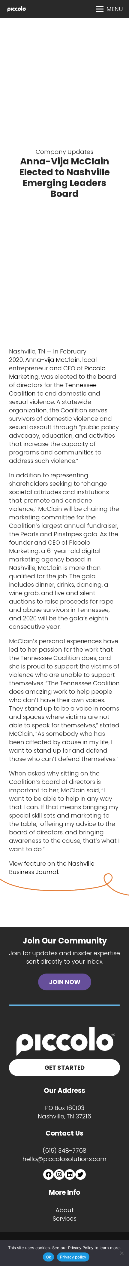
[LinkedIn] (69, 1174)
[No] (121, 1253)
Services (64, 1218)
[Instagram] (59, 1174)
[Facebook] (48, 1174)
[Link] (16, 9)
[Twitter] (80, 1174)
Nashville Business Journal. (51, 867)
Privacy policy (73, 1257)
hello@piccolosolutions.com (64, 1159)
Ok (48, 1257)
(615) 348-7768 (64, 1150)
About (65, 1210)
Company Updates (64, 152)
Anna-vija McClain (52, 360)
